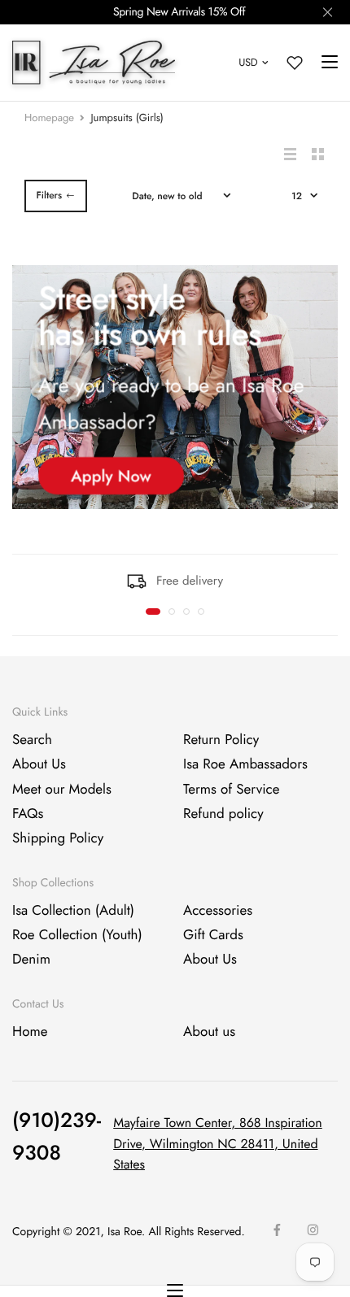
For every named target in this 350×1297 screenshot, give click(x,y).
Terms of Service (231, 789)
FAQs (27, 814)
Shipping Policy (57, 839)
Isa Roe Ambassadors (245, 764)
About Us (39, 764)
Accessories (217, 911)
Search (32, 740)
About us (209, 1032)
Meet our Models (62, 789)
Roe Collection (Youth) (77, 935)
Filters (49, 195)
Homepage (49, 117)
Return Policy (221, 740)
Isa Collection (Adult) (73, 911)
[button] (153, 611)
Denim (31, 959)
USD (247, 62)
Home (29, 1032)
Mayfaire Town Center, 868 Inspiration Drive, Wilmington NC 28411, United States (217, 1144)
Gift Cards (213, 935)
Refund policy (223, 814)
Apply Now (111, 476)
